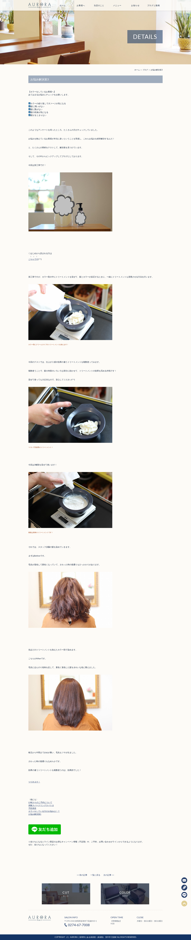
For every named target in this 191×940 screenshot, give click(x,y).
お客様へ (81, 5)
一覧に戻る (95, 875)
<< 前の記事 (82, 875)
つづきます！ (34, 782)
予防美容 (32, 808)
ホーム (63, 5)
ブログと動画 (153, 5)
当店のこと (99, 5)
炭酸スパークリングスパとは (41, 805)
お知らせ (135, 5)
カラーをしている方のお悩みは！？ (44, 811)
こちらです (33, 259)
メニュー (117, 5)
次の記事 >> (108, 875)
